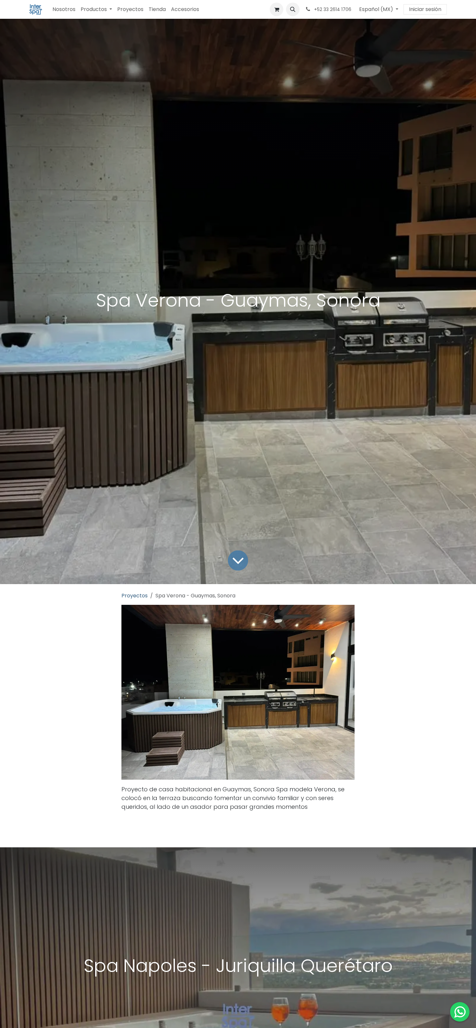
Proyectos (134, 595)
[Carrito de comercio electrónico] (276, 9)
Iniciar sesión (425, 9)
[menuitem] (64, 9)
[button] (293, 9)
